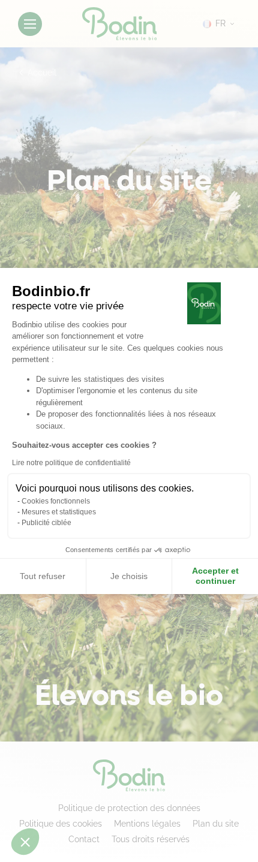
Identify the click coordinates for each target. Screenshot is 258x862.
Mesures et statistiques (59, 512)
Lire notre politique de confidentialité (71, 463)
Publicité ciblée (46, 523)
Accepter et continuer (215, 576)
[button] (25, 841)
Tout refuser (42, 576)
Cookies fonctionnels (56, 501)
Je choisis (129, 576)
